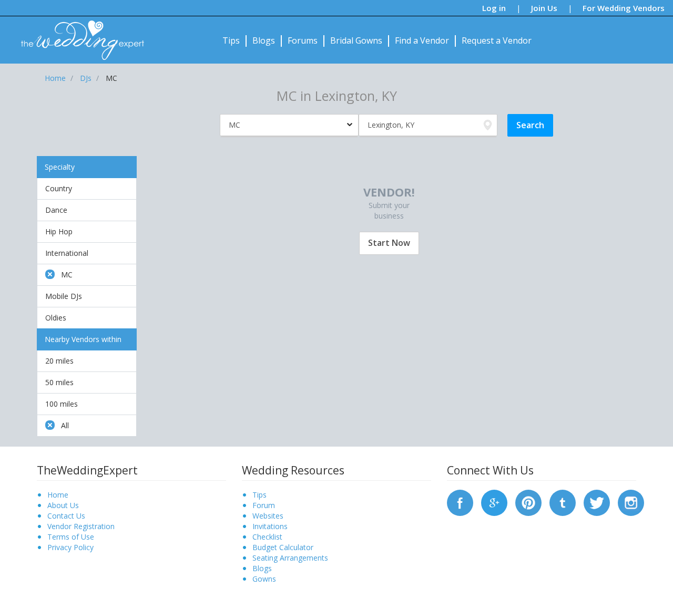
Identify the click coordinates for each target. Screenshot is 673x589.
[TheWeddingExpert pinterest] (528, 502)
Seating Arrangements (290, 558)
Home (57, 495)
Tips (231, 40)
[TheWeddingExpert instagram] (631, 502)
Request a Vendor (497, 40)
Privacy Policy (70, 547)
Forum (263, 505)
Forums (303, 40)
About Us (63, 505)
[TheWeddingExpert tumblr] (562, 502)
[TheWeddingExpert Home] (78, 34)
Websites (267, 516)
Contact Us (66, 516)
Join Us (544, 8)
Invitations (270, 526)
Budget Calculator (282, 547)
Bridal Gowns (356, 40)
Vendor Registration (81, 526)
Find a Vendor (422, 40)
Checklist (267, 537)
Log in (494, 8)
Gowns (264, 579)
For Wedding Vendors (624, 8)
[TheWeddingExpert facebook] (460, 502)
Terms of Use (70, 537)
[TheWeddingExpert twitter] (597, 502)
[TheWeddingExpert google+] (494, 502)
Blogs (263, 40)
